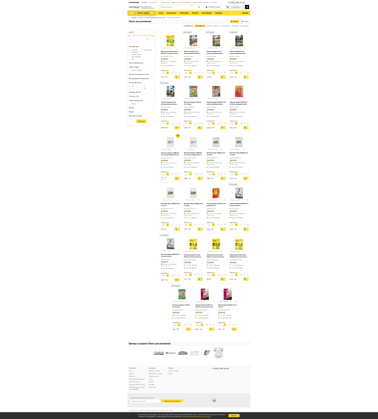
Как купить (152, 368)
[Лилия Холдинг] (218, 353)
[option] (159, 353)
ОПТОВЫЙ (144, 2)
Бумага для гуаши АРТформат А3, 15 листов (216, 154)
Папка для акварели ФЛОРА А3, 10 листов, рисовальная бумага (238, 103)
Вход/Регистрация (214, 7)
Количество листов (135, 83)
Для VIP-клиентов (134, 382)
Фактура (131, 108)
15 (144, 86)
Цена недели (171, 13)
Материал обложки (135, 92)
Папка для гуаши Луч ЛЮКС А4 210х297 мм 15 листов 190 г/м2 (204, 306)
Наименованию (225, 26)
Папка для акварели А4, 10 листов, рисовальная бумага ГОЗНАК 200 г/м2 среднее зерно (193, 52)
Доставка (151, 384)
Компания (132, 368)
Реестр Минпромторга (136, 63)
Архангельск (153, 2)
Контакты (214, 2)
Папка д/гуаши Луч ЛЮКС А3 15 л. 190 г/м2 (227, 306)
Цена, (131, 32)
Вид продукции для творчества (139, 78)
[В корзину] (247, 7)
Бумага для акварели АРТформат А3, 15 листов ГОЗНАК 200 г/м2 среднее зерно (170, 154)
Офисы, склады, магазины (201, 2)
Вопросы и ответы (154, 371)
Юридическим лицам (155, 373)
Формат (131, 112)
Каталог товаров (174, 371)
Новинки (195, 13)
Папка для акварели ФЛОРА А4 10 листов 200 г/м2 (216, 204)
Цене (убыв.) (244, 26)
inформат (142, 7)
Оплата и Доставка (185, 2)
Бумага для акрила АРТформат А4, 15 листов (193, 204)
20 (132, 88)
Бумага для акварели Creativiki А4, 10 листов (181, 306)
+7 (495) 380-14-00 (236, 2)
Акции (161, 13)
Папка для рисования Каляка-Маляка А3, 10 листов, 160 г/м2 (169, 52)
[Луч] (206, 353)
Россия (134, 104)
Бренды (245, 13)
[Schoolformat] (170, 353)
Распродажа (184, 13)
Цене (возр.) (235, 26)
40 (144, 88)
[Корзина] (227, 7)
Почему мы (165, 2)
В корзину (177, 77)
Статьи (151, 379)
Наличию (209, 26)
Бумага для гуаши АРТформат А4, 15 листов (239, 154)
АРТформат (135, 52)
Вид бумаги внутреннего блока (139, 74)
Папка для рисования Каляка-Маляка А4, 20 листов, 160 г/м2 (192, 256)
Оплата (151, 382)
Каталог (171, 368)
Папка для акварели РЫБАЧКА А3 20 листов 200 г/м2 (239, 204)
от (129, 39)
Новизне (216, 26)
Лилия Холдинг (136, 57)
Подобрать (141, 121)
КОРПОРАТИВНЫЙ (134, 2)
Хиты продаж (207, 13)
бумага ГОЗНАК (137, 70)
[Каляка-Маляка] (159, 353)
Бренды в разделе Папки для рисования (150, 343)
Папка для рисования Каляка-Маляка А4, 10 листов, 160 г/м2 (215, 256)
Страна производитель (136, 100)
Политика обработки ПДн (137, 384)
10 (132, 86)
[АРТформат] (194, 353)
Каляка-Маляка (136, 54)
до (147, 39)
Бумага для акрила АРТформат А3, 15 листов (170, 204)
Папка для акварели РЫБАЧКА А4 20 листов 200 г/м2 (170, 255)
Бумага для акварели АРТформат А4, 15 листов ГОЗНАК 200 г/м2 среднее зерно (193, 154)
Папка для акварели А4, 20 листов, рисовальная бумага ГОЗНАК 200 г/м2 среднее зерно (216, 52)
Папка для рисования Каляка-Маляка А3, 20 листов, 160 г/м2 (238, 256)
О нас (131, 371)
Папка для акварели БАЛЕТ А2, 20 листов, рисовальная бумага (216, 103)
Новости (174, 2)
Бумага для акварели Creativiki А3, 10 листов (192, 103)
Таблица (235, 21)
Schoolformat (148, 50)
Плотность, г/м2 (134, 96)
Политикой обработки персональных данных (197, 416)
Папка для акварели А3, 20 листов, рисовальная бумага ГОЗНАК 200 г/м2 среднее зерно (170, 103)
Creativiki (134, 50)
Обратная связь (153, 376)
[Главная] (130, 17)
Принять (234, 415)
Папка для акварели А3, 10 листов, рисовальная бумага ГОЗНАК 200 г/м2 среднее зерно (239, 52)
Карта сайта (152, 387)
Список (246, 21)
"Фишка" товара (134, 67)
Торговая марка (134, 46)
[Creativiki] (182, 353)
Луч (133, 59)
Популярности (200, 26)
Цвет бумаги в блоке (135, 116)
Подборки (218, 13)
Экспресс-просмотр (167, 48)
